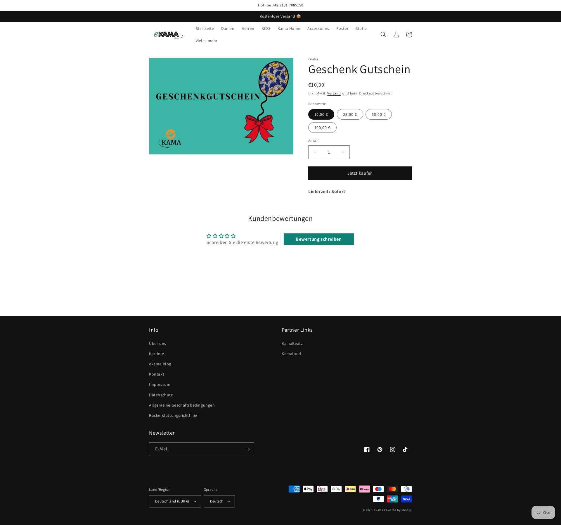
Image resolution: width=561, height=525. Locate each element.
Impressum (159, 384)
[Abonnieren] (247, 449)
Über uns (157, 343)
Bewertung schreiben (319, 239)
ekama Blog (160, 363)
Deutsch (217, 501)
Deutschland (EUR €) (172, 501)
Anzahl (313, 140)
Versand (334, 93)
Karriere (156, 353)
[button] (383, 34)
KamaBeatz (292, 343)
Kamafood (291, 353)
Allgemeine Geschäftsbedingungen (182, 405)
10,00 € (321, 114)
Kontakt (156, 374)
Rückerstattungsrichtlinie (173, 415)
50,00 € (379, 114)
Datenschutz (161, 394)
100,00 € (322, 127)
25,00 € (350, 114)
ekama (378, 510)
